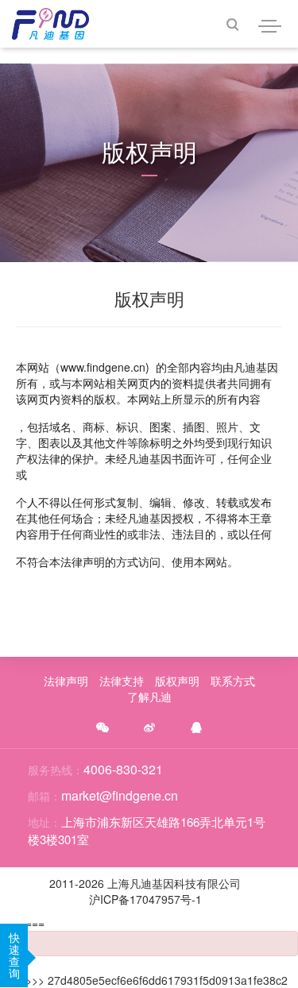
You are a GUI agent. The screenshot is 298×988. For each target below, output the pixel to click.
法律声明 (66, 681)
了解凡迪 (149, 696)
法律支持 (121, 681)
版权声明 (177, 681)
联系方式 (233, 681)
